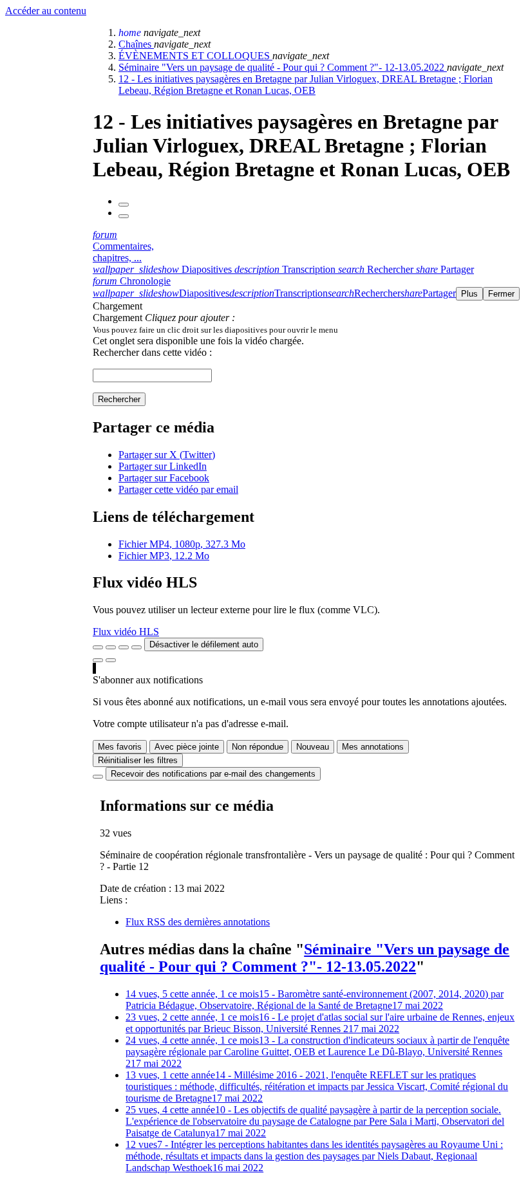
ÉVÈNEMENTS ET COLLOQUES (195, 55)
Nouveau (312, 747)
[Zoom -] (123, 647)
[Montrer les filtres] (111, 647)
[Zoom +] (136, 647)
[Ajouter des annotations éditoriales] (111, 660)
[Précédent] (123, 205)
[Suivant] (123, 216)
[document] (308, 329)
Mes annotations (373, 747)
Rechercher (119, 399)
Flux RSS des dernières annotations (198, 921)
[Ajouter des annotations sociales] (98, 660)
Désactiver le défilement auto (203, 644)
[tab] (163, 269)
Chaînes (136, 44)
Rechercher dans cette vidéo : (152, 352)
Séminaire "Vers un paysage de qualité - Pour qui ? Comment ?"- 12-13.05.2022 (282, 67)
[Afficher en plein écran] (98, 647)
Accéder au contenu (45, 10)
